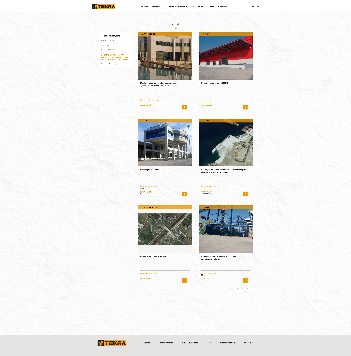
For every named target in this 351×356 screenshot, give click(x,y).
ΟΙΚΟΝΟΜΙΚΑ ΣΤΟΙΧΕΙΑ (206, 6)
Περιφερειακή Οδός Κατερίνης (153, 256)
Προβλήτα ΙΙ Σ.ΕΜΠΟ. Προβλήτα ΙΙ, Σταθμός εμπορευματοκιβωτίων (219, 257)
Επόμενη (251, 288)
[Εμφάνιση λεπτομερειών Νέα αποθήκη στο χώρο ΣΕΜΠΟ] (226, 56)
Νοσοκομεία (105, 45)
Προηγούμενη (231, 288)
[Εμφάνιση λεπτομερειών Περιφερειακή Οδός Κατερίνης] (165, 229)
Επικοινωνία (222, 6)
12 (237, 288)
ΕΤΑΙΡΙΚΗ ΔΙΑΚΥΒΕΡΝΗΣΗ (178, 6)
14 (244, 288)
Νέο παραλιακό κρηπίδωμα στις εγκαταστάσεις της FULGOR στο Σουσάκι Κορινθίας (223, 171)
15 (247, 288)
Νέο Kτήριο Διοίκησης (149, 170)
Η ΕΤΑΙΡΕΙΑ (144, 6)
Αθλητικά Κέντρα (107, 41)
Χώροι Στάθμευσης (108, 50)
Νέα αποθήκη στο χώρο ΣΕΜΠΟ (214, 83)
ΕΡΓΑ (192, 6)
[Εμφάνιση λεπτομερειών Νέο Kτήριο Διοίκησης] (165, 142)
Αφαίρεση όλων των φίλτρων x (112, 64)
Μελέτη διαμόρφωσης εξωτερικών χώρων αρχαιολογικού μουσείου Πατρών (159, 84)
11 (234, 288)
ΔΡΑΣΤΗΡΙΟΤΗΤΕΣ (158, 6)
